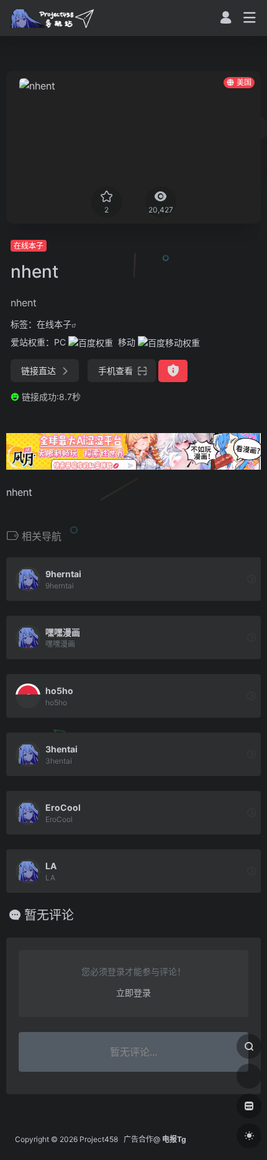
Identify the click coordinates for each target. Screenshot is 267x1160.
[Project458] (52, 18)
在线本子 (28, 245)
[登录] (225, 19)
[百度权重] (90, 342)
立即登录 (133, 992)
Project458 (98, 1139)
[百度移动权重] (169, 342)
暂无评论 (49, 915)
